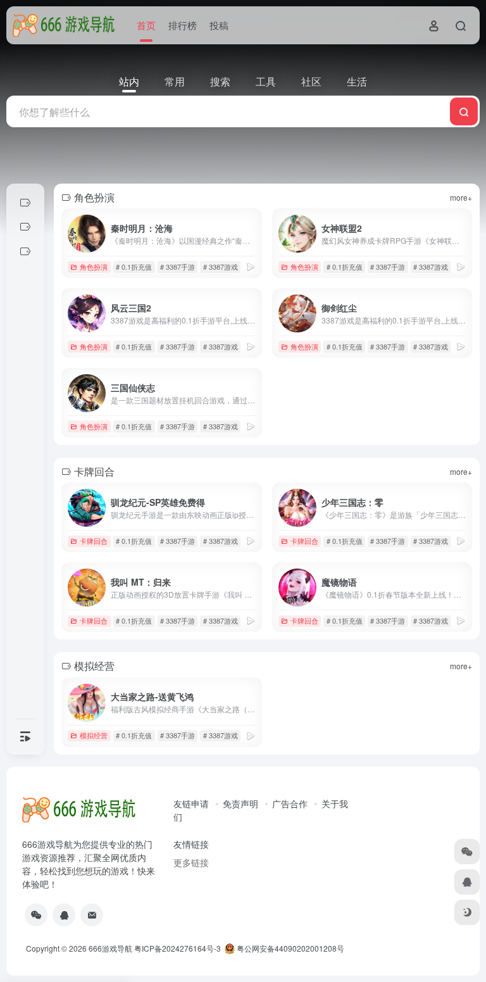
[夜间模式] (467, 912)
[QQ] (64, 914)
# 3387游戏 (220, 266)
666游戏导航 (110, 948)
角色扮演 (94, 266)
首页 (146, 25)
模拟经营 (94, 735)
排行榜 (182, 25)
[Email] (91, 914)
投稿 (218, 25)
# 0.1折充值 (134, 266)
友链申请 (191, 803)
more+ (461, 197)
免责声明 (240, 803)
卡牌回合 (94, 541)
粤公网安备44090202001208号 (289, 948)
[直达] (251, 266)
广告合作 (290, 803)
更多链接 (191, 862)
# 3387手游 (177, 266)
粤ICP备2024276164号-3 (177, 948)
